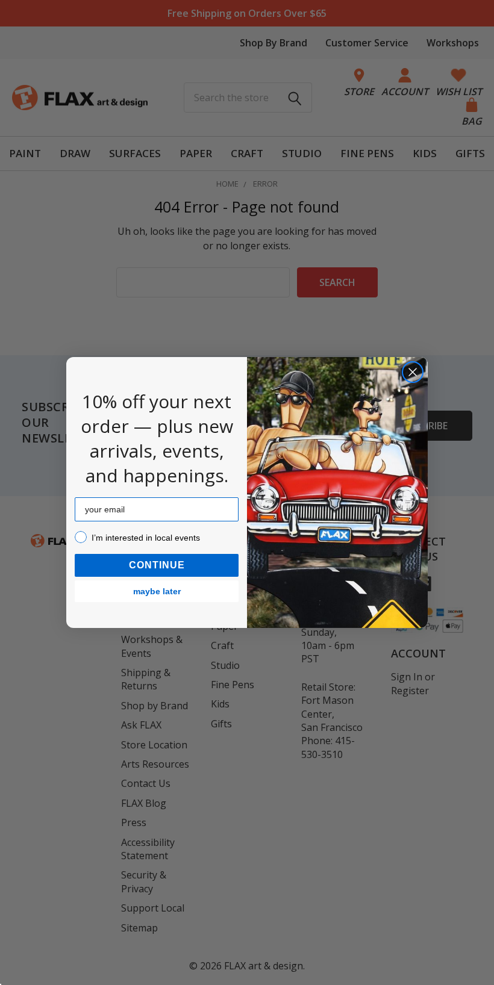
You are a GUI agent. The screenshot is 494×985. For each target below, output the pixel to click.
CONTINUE (157, 565)
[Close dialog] (413, 372)
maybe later (157, 591)
